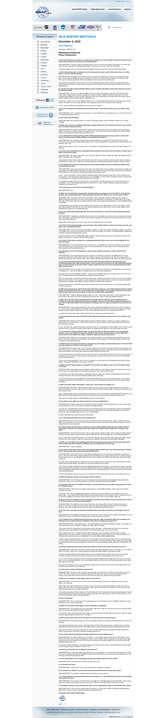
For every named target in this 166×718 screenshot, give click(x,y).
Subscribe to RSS (47, 107)
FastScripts (49, 712)
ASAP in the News (90, 712)
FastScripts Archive (68, 709)
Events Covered (60, 712)
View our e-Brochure (47, 123)
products (127, 9)
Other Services (79, 712)
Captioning (93, 709)
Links (118, 712)
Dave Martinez (65, 46)
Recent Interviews (82, 709)
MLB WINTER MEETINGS (77, 36)
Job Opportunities (109, 712)
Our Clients (69, 712)
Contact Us (116, 709)
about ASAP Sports (79, 9)
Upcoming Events (104, 709)
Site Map (100, 712)
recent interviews (114, 9)
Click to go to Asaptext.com (42, 115)
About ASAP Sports (53, 709)
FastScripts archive (97, 9)
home (118, 1)
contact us (128, 1)
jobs (122, 1)
